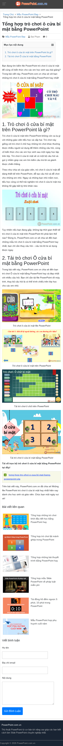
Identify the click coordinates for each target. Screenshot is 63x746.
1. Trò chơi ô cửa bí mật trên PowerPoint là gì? (29, 52)
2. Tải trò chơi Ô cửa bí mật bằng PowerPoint (28, 56)
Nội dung (6, 678)
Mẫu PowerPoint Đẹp (15, 37)
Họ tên (5, 648)
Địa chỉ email (8, 663)
